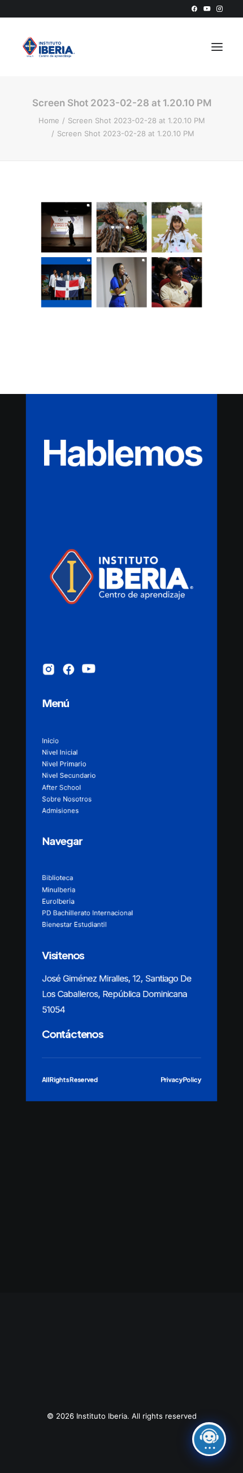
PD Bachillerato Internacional (87, 912)
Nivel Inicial (60, 752)
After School (61, 787)
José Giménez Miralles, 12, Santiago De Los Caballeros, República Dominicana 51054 (116, 994)
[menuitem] (194, 9)
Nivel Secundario (69, 775)
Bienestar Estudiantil (74, 924)
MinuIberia (58, 889)
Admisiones (60, 810)
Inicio (50, 740)
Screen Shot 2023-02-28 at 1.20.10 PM (136, 120)
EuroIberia (58, 900)
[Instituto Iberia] (48, 47)
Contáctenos (72, 1033)
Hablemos (122, 452)
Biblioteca (57, 877)
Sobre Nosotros (67, 798)
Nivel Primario (64, 763)
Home (48, 120)
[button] (194, 9)
